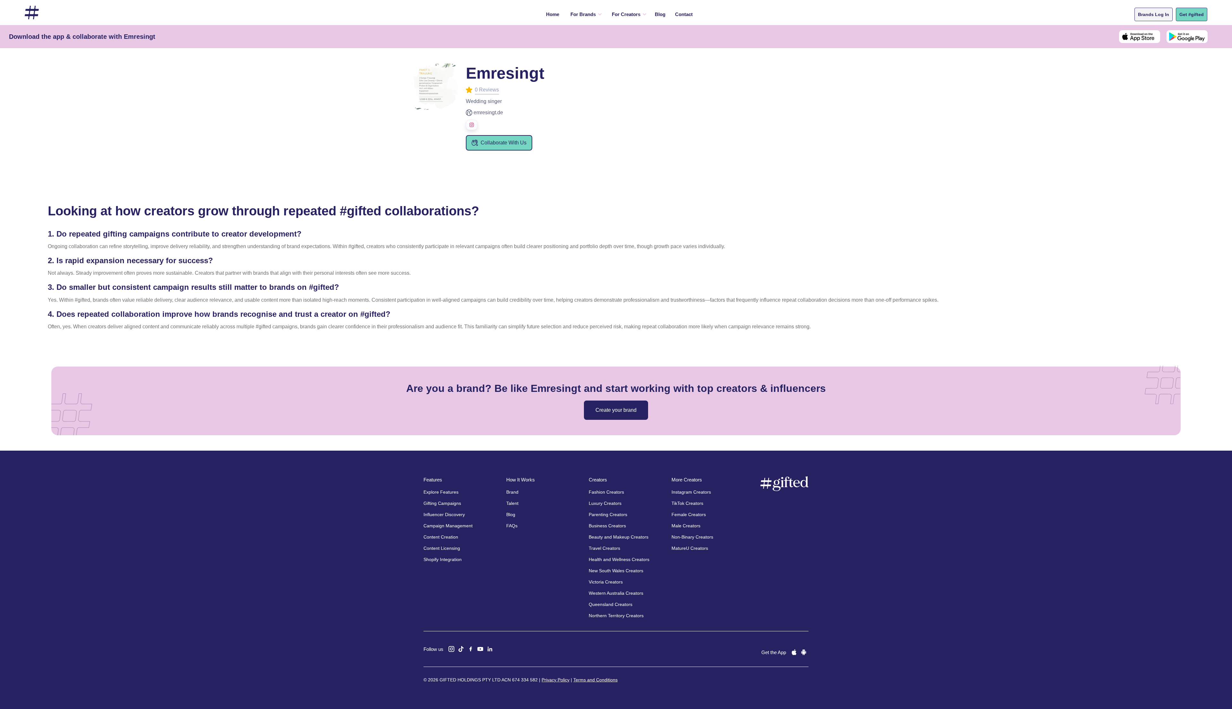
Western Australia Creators (616, 593)
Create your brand (616, 410)
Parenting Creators (608, 514)
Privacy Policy (555, 679)
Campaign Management (448, 525)
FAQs (512, 525)
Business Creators (607, 525)
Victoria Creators (606, 581)
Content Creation (441, 537)
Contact (684, 14)
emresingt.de (488, 112)
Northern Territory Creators (616, 615)
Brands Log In (1153, 14)
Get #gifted (1191, 14)
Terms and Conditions (595, 679)
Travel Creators (604, 548)
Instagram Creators (691, 492)
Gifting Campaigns (442, 503)
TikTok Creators (687, 503)
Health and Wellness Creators (619, 559)
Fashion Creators (606, 492)
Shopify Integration (443, 559)
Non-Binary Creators (692, 537)
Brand (512, 492)
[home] (32, 13)
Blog (660, 14)
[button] (584, 14)
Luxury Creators (605, 503)
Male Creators (686, 525)
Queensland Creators (610, 604)
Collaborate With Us (503, 142)
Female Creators (689, 514)
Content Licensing (442, 548)
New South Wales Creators (616, 570)
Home (552, 14)
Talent (512, 503)
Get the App (773, 652)
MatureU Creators (690, 548)
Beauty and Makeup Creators (618, 537)
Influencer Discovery (444, 514)
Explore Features (441, 492)
